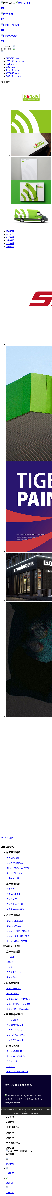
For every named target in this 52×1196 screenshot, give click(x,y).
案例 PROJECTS (13, 67)
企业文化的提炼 (13, 926)
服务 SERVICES (13, 64)
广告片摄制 (11, 1061)
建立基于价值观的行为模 (17, 936)
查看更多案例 (7, 838)
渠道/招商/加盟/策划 (15, 909)
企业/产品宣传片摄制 (15, 1056)
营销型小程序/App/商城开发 (18, 999)
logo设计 (10, 957)
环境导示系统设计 (14, 1030)
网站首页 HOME (13, 58)
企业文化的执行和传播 (16, 941)
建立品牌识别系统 (14, 863)
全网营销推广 (12, 994)
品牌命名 (10, 889)
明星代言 (10, 1067)
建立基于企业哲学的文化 (17, 931)
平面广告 (10, 234)
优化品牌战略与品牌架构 (17, 868)
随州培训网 (34, 1113)
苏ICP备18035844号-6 (37, 1109)
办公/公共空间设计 (14, 1025)
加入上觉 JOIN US (14, 70)
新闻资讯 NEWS (13, 73)
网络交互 (10, 247)
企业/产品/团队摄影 (15, 1051)
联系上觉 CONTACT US (17, 76)
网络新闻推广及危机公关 (17, 1009)
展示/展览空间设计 (14, 1040)
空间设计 (10, 243)
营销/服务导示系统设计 (16, 1035)
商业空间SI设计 (13, 1020)
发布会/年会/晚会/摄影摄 (17, 1072)
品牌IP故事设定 (13, 894)
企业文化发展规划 (14, 921)
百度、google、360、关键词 (18, 1004)
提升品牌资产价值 (14, 873)
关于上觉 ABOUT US (15, 61)
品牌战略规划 (12, 858)
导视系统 (10, 240)
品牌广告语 (11, 899)
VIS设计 (10, 962)
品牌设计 (10, 231)
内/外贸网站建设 (13, 989)
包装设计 (10, 237)
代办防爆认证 (25, 1113)
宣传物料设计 (12, 977)
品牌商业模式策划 (14, 904)
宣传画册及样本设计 (15, 972)
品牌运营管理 (12, 878)
